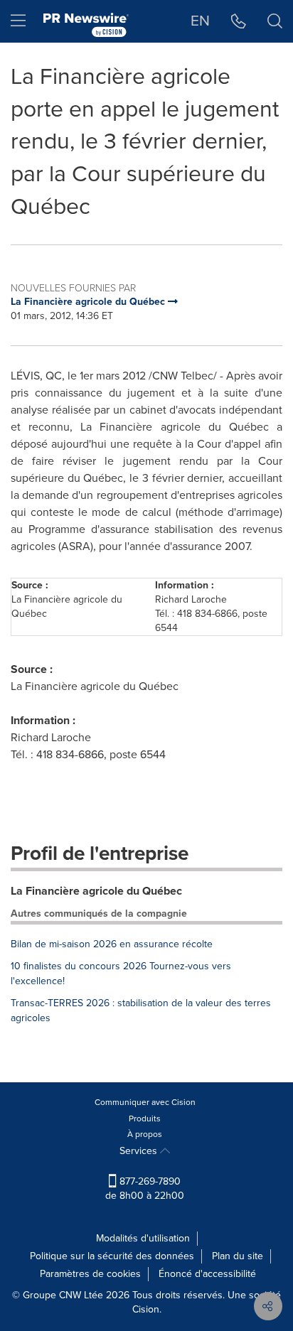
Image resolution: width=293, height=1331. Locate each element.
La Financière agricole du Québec (96, 891)
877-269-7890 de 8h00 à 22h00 (144, 1188)
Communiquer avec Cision (145, 1102)
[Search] (275, 21)
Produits (145, 1118)
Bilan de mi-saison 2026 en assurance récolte (112, 944)
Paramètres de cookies (90, 1273)
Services (139, 1150)
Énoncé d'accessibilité (207, 1273)
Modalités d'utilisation (143, 1238)
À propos (144, 1134)
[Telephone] (238, 21)
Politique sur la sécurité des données (112, 1256)
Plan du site (237, 1256)
